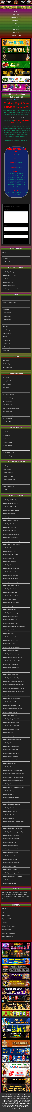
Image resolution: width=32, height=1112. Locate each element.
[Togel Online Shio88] (16, 1081)
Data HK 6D (6, 1102)
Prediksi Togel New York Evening (11, 701)
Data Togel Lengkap (8, 438)
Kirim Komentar (9, 241)
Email (5, 233)
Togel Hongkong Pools (8, 933)
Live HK (4, 252)
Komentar (17, 99)
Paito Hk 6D (6, 387)
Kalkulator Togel (7, 347)
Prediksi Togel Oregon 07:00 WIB (11, 722)
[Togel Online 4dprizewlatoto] (16, 1006)
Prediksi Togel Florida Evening (10, 578)
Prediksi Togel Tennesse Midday (11, 801)
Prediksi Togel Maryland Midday (11, 654)
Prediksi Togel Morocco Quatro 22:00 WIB (13, 691)
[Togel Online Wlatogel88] (16, 998)
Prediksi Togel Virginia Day (9, 866)
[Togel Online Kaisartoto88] (16, 1013)
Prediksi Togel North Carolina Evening (12, 708)
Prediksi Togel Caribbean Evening (11, 541)
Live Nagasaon (6, 915)
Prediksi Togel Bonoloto (9, 513)
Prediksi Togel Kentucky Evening (11, 636)
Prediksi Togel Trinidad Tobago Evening (13, 828)
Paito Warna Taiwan (8, 422)
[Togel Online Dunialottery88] (16, 1043)
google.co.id (24, 117)
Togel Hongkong (6, 929)
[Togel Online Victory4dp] (16, 961)
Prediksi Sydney (16, 20)
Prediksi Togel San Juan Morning (11, 753)
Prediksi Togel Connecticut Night (11, 568)
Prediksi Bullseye (16, 17)
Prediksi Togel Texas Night (9, 818)
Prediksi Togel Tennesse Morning (11, 804)
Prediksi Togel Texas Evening (10, 811)
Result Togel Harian (8, 472)
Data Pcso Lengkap (8, 449)
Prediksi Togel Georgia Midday (10, 589)
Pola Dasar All (6, 323)
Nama (5, 225)
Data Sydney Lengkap (8, 456)
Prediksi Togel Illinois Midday (10, 616)
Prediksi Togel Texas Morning (10, 814)
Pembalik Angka (7, 330)
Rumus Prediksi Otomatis (9, 302)
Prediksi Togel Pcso (8, 282)
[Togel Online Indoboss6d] (16, 953)
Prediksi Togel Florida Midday (10, 582)
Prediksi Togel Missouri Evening (11, 674)
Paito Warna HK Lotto (17, 1105)
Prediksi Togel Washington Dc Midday (12, 876)
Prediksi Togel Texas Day (9, 808)
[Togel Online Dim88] (16, 50)
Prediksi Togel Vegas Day (9, 842)
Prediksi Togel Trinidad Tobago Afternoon (13, 825)
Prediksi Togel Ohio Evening (10, 712)
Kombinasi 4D (6, 340)
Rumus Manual (6, 306)
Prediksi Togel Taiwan (8, 794)
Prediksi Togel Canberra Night (10, 537)
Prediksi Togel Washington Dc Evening (12, 873)
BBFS (4, 299)
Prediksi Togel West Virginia (10, 879)
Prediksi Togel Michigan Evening (11, 664)
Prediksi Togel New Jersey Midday (11, 698)
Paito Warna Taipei (7, 418)
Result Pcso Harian (7, 490)
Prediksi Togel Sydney (8, 272)
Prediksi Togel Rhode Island (10, 743)
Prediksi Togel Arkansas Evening (11, 506)
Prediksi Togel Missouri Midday (11, 678)
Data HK (12, 1100)
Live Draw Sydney (7, 367)
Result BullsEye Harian (8, 486)
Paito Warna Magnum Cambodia (11, 408)
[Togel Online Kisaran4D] (16, 65)
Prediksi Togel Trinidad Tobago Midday (13, 832)
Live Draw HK (6, 360)
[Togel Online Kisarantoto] (16, 72)
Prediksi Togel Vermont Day (10, 859)
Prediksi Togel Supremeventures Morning (13, 787)
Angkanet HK (5, 922)
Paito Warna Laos (7, 404)
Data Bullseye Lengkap (8, 452)
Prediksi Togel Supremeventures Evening (13, 780)
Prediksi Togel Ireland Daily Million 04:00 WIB (14, 626)
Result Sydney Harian (8, 476)
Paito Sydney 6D (7, 380)
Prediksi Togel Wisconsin (9, 883)
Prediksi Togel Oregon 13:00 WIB (11, 729)
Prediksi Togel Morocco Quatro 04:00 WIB (13, 684)
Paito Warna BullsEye (8, 398)
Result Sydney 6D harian (9, 479)
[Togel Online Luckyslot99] (16, 1028)
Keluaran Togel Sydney (8, 926)
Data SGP (7, 899)
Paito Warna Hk (7, 391)
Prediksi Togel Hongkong (9, 278)
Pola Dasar (5, 326)
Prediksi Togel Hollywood (9, 606)
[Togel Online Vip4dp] (16, 1036)
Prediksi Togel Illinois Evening (10, 613)
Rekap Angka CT (7, 312)
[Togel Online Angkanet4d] (16, 1066)
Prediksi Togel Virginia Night (10, 869)
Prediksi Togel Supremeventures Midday (13, 784)
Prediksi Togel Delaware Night (10, 575)
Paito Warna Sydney (8, 415)
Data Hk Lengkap (7, 445)
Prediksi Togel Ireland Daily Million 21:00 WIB (14, 630)
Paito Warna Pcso (7, 411)
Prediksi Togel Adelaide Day (10, 500)
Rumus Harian (6, 350)
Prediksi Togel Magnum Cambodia (11, 289)
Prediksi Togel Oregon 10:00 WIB (11, 725)
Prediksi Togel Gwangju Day (10, 599)
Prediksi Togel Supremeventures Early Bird (13, 777)
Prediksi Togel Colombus (9, 561)
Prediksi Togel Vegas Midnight (10, 849)
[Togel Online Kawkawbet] (16, 968)
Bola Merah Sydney (8, 255)
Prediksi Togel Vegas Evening (10, 845)
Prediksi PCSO (16, 26)
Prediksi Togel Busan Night (9, 530)
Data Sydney (17, 896)
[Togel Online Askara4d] (16, 983)
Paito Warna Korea (7, 401)
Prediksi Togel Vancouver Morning (11, 835)
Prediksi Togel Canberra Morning (11, 534)
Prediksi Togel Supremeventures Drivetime (13, 773)
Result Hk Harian (7, 469)
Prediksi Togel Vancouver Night (11, 838)
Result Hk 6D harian (8, 483)
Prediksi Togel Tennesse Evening (11, 797)
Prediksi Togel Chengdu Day (10, 551)
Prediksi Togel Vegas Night (10, 855)
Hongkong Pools (6, 892)
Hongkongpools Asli (7, 936)
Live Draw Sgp (6, 364)
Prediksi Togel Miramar (8, 671)
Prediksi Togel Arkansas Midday (11, 510)
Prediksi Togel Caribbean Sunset (11, 547)
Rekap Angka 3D (7, 316)
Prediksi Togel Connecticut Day (11, 565)
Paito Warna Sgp (7, 384)
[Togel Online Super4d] (16, 57)
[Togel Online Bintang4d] (16, 991)
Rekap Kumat (6, 309)
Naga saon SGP (6, 919)
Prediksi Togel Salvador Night (10, 749)
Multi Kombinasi (7, 333)
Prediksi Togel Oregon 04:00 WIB (11, 719)
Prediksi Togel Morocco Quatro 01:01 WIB (13, 681)
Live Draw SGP (17, 1103)
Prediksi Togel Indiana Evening (10, 619)
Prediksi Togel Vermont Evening (11, 862)
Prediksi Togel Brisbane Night (10, 520)
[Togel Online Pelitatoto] (16, 80)
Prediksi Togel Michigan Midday (11, 667)
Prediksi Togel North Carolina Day (11, 705)
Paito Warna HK (7, 1098)
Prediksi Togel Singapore (9, 275)
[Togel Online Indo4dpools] (16, 1021)
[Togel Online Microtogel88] (16, 946)
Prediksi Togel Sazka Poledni (10, 760)
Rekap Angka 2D (7, 319)
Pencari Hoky (9, 896)
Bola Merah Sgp (7, 258)
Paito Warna (16, 14)
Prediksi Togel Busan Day (9, 527)
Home (16, 11)
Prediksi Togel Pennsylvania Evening (12, 739)
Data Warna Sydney (18, 892)
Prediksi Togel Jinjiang (8, 633)
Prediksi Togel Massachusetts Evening (12, 657)
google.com (14, 117)
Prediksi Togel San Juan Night (10, 756)
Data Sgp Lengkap (7, 442)
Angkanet (4, 912)
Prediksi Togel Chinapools (9, 558)
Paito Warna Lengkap (8, 394)
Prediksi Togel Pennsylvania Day (11, 736)
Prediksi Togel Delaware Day (10, 571)
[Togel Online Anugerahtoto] (16, 1051)
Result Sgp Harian (7, 466)
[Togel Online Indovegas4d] (16, 1088)
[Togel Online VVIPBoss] (16, 42)
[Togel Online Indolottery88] (16, 1058)
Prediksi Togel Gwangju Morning (11, 602)
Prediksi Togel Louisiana (9, 643)
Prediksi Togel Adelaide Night (10, 503)
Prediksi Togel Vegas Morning (10, 852)
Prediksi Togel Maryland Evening (11, 650)
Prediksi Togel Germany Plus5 (10, 595)
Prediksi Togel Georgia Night (10, 592)
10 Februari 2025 (8, 99)
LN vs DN (5, 336)
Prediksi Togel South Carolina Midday (12, 770)
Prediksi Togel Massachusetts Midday (12, 660)
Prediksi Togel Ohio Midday (10, 715)
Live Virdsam (5, 908)
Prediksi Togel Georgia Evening (11, 585)
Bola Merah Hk (6, 261)
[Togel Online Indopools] (16, 1073)
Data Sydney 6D (16, 35)
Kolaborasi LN (6, 343)
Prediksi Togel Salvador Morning (11, 746)
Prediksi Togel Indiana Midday (10, 623)
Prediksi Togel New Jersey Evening (11, 695)
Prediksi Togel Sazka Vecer (10, 763)
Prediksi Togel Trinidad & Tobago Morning (13, 821)
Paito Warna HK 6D (14, 894)
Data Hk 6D (16, 32)
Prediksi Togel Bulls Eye (9, 285)
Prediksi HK (16, 29)
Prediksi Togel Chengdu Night (10, 554)
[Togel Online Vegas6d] (16, 976)
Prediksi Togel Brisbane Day (10, 517)
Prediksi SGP (16, 23)
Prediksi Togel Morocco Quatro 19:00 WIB (13, 688)
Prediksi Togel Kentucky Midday (11, 640)
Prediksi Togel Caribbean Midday (11, 544)
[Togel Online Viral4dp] (16, 87)
